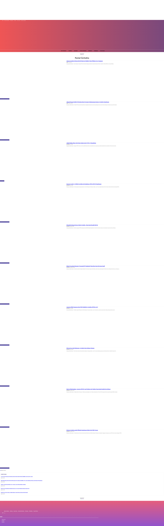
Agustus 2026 (3, 519)
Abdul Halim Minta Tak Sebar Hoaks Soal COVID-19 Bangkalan (81, 143)
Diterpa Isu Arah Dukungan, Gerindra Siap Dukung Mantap (80, 348)
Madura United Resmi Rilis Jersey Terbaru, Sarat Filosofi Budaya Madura (13, 484)
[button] (26, 36)
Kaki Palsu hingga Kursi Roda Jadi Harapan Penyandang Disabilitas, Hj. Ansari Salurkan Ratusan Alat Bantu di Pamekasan (21, 480)
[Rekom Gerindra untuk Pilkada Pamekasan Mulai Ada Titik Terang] (33, 449)
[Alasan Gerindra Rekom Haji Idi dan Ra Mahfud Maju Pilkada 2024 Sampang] (33, 79)
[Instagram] (23, 34)
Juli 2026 (3, 520)
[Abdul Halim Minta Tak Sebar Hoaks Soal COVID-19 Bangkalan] (33, 161)
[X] (24, 34)
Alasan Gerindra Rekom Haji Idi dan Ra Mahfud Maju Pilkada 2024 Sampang (84, 61)
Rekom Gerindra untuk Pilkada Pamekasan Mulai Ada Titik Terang (82, 430)
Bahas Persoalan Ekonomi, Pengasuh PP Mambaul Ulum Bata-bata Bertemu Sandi (85, 266)
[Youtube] (26, 34)
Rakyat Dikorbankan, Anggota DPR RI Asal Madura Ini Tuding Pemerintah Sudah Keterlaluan (88, 389)
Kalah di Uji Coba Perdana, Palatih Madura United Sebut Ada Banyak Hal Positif (14, 492)
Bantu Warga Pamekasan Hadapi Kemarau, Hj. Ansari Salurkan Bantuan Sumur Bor (15, 488)
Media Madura (68, 144)
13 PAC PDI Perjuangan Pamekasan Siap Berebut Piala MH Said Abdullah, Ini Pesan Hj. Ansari (17, 476)
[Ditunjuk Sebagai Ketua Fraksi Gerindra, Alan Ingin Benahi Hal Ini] (33, 244)
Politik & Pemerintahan (4, 98)
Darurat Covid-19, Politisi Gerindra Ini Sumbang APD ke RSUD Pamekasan (83, 184)
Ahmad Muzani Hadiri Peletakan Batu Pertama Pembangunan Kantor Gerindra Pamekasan (87, 102)
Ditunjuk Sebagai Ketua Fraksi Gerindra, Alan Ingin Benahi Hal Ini (82, 225)
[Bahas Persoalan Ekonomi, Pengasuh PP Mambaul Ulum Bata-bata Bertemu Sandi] (33, 285)
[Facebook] (21, 34)
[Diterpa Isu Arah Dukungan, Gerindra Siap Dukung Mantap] (33, 367)
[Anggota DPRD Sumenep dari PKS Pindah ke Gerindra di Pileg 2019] (33, 326)
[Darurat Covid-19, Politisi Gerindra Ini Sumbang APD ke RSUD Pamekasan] (33, 202)
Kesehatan (2, 180)
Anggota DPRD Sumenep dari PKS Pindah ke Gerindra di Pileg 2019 (82, 307)
